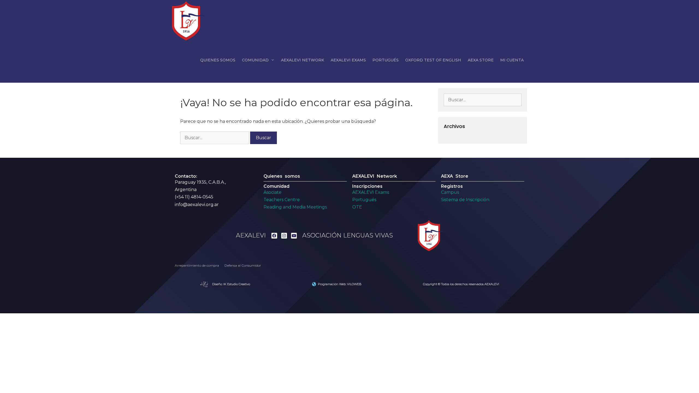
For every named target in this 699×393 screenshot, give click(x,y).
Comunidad (255, 60)
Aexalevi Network (302, 60)
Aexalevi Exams (348, 60)
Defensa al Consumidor (242, 265)
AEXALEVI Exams (370, 192)
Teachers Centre (281, 199)
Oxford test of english (433, 60)
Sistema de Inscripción (465, 199)
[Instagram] (284, 236)
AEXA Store (481, 60)
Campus (450, 192)
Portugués (385, 60)
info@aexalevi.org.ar (197, 204)
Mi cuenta (512, 60)
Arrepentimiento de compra (197, 265)
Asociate (272, 192)
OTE (357, 207)
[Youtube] (294, 236)
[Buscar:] (215, 137)
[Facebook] (274, 236)
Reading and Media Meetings (295, 207)
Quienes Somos (217, 60)
